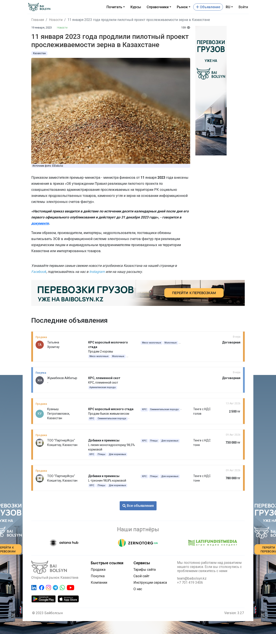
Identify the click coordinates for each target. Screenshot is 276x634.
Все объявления (140, 506)
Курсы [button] (135, 7)
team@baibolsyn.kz (192, 578)
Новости (56, 20)
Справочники (158, 7)
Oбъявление (209, 7)
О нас (137, 589)
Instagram (97, 272)
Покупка (98, 576)
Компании (99, 582)
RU (228, 7)
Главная (37, 20)
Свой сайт (141, 576)
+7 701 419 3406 (190, 582)
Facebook (38, 272)
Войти (243, 7)
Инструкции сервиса (150, 582)
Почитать (114, 7)
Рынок (182, 7)
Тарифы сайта (144, 570)
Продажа (98, 570)
